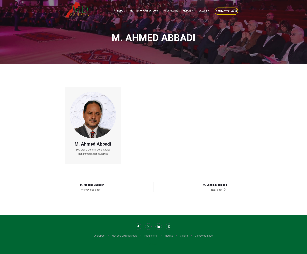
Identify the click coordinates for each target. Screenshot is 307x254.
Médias (187, 10)
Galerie (202, 10)
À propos (119, 10)
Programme (170, 10)
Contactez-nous (226, 11)
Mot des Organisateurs (144, 10)
